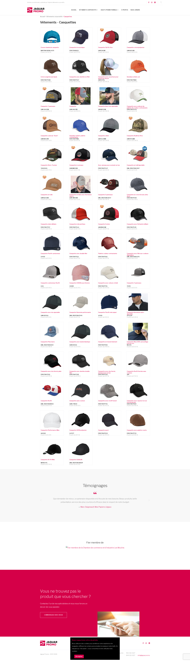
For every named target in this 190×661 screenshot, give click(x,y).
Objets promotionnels (109, 10)
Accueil (73, 10)
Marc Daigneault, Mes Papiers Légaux (96, 507)
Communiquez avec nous (53, 615)
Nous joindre (135, 10)
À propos (124, 10)
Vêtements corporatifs (88, 10)
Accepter (79, 656)
